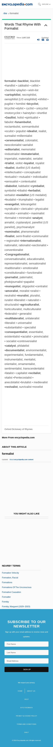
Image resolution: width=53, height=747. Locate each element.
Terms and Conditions (26, 724)
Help (26, 699)
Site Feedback (26, 707)
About (21, 459)
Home (20, 691)
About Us (31, 691)
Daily (26, 732)
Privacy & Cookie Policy (26, 716)
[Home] (17, 4)
